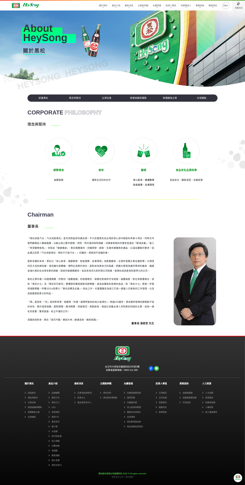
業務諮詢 (200, 5)
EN (225, 5)
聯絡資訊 (213, 5)
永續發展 (157, 5)
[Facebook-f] (151, 368)
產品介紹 (116, 5)
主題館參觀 (143, 5)
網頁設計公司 (117, 477)
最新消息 (129, 5)
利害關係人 (186, 5)
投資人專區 (171, 5)
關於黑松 (103, 5)
